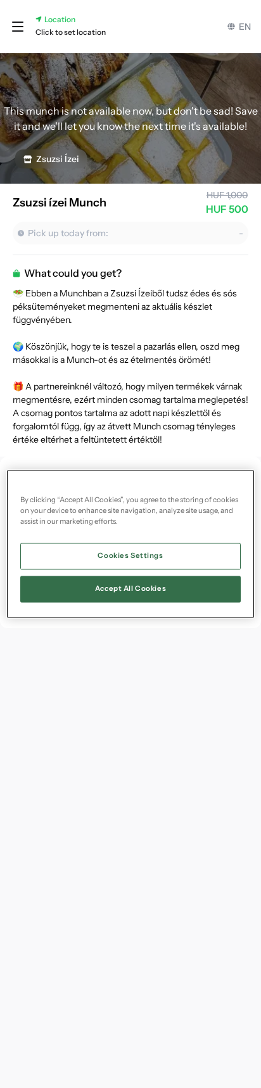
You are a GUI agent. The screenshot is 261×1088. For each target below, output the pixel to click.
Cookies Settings (130, 556)
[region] (130, 543)
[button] (18, 26)
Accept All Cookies (130, 589)
